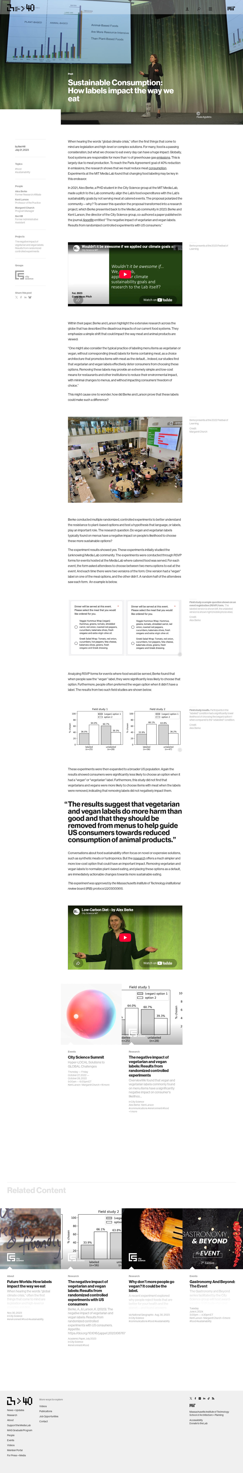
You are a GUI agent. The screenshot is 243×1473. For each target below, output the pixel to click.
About (10, 1420)
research (139, 858)
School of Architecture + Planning (206, 1415)
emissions (163, 157)
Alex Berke (134, 1104)
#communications (138, 1108)
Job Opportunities (48, 1416)
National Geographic (143, 1314)
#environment (155, 1108)
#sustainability (36, 1319)
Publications (45, 1411)
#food (165, 1108)
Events (10, 1440)
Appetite (88, 220)
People (10, 1435)
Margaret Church (90, 1084)
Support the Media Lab (19, 1425)
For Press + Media (16, 1455)
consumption (158, 168)
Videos (11, 1445)
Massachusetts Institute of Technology (209, 1411)
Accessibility (196, 1420)
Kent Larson (74, 1084)
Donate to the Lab (198, 1423)
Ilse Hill (21, 146)
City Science (137, 1101)
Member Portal (15, 1450)
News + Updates (15, 1410)
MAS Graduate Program (19, 1430)
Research (12, 1415)
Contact (43, 1421)
